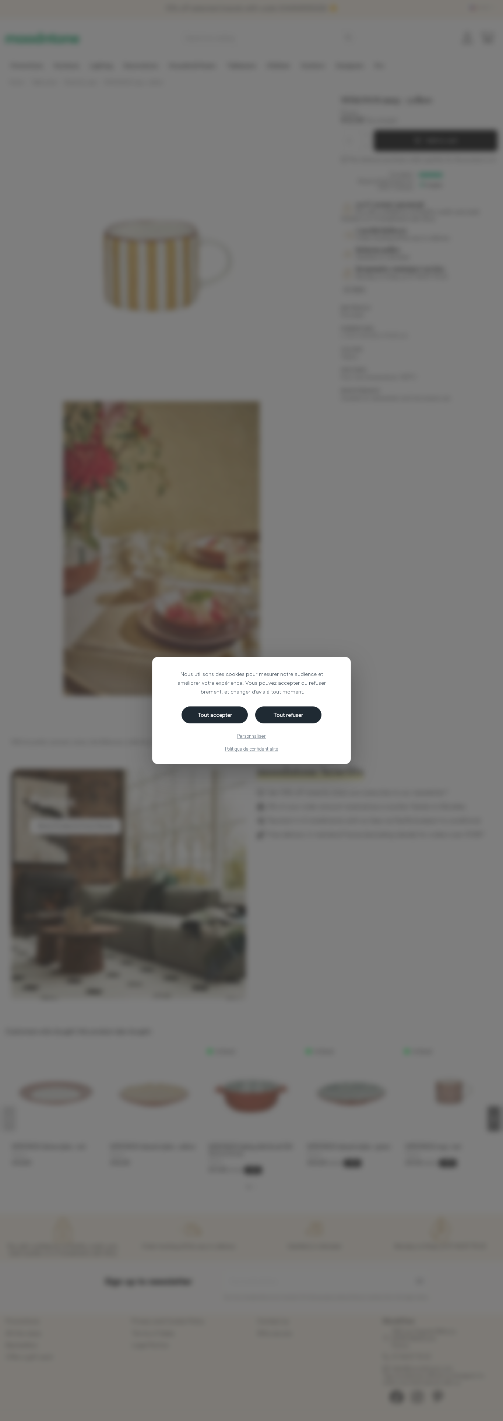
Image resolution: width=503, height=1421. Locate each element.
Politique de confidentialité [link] (251, 749)
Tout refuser (288, 714)
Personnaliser (251, 736)
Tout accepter (215, 714)
